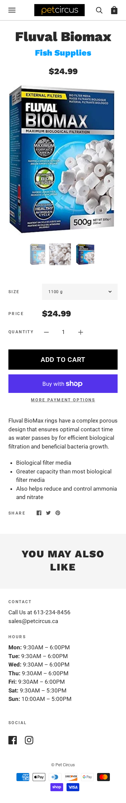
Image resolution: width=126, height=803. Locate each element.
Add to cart (63, 360)
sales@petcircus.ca (33, 621)
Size (14, 291)
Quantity (21, 332)
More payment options (63, 400)
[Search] (99, 9)
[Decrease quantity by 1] (46, 332)
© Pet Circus (63, 764)
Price (16, 313)
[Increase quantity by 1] (80, 332)
